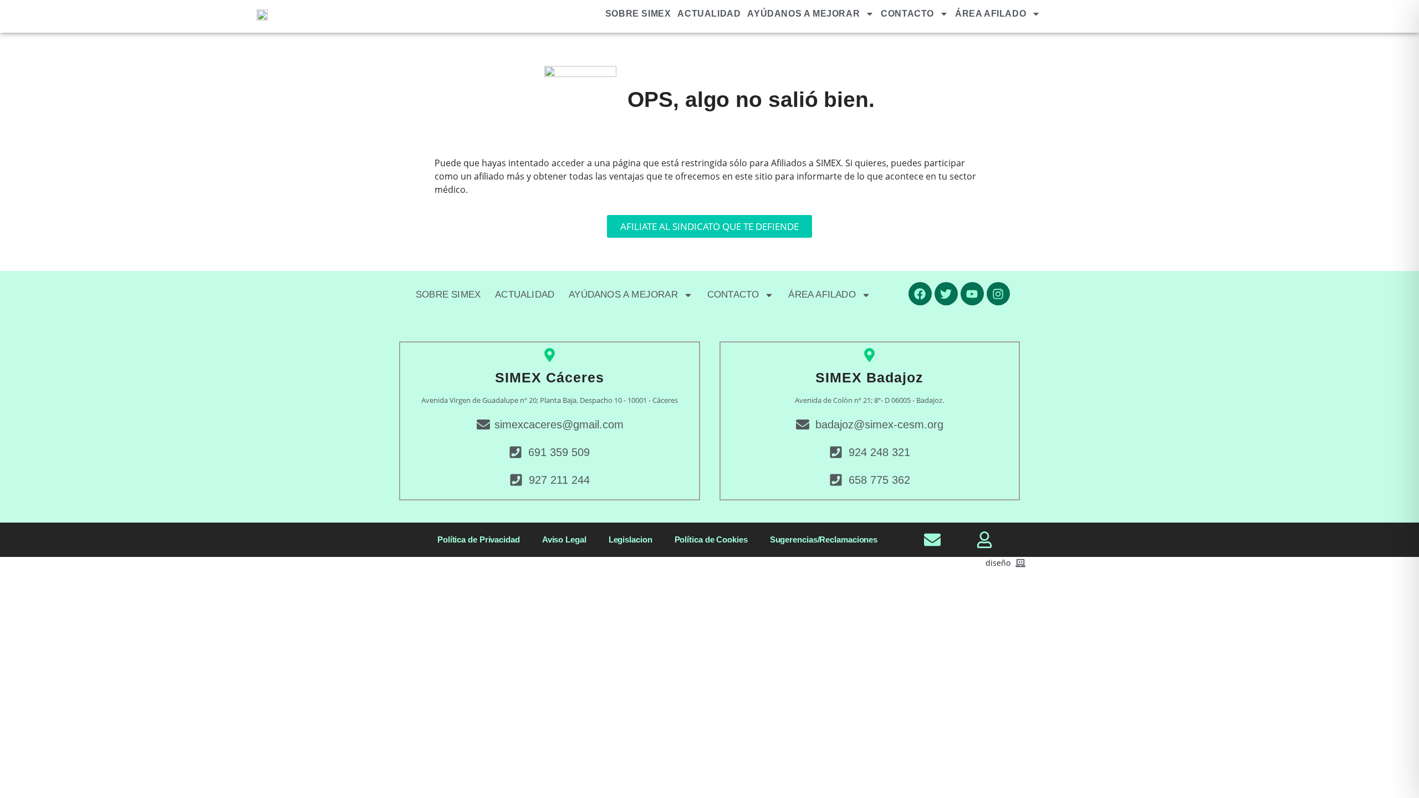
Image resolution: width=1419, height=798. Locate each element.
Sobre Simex (638, 13)
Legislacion (630, 539)
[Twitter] (946, 293)
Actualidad (709, 13)
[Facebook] (920, 293)
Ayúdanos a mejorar (803, 13)
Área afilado (990, 13)
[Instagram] (998, 293)
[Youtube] (972, 293)
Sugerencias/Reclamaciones (824, 539)
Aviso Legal (564, 539)
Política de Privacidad (478, 539)
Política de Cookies (711, 539)
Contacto (907, 13)
